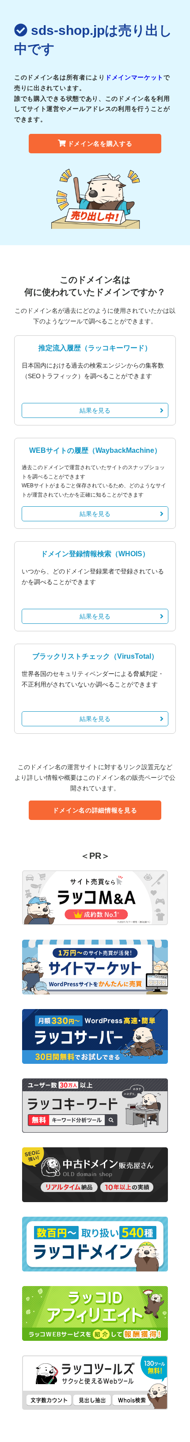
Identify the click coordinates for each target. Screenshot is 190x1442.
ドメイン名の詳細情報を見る (95, 810)
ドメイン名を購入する (100, 143)
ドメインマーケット (134, 77)
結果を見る (95, 410)
